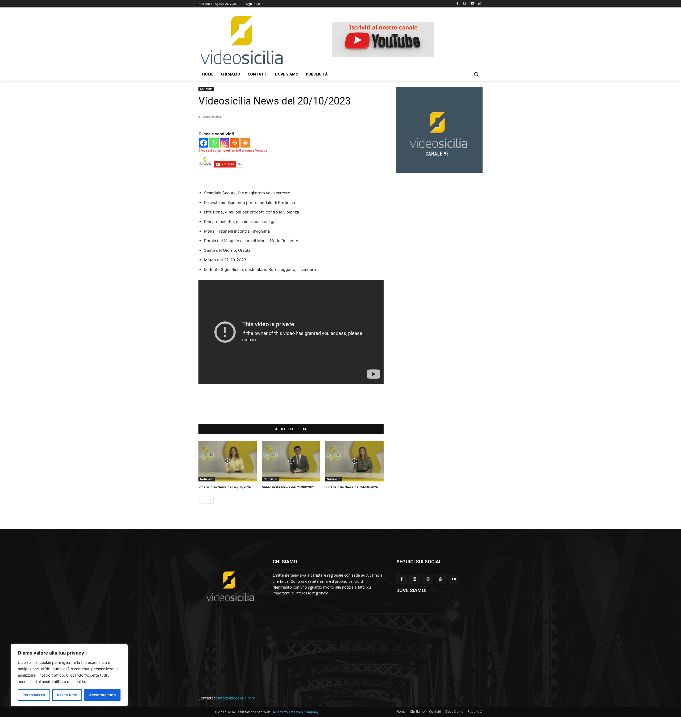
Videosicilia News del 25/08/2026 (288, 487)
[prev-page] (201, 500)
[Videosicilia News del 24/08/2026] (354, 461)
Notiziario (206, 89)
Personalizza (34, 695)
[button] (476, 74)
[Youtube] (472, 4)
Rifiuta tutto (67, 695)
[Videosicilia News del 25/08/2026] (291, 461)
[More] (245, 143)
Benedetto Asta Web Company (295, 712)
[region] (69, 675)
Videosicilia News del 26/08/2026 (224, 487)
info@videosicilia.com (236, 698)
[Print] (234, 143)
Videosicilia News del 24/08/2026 (351, 487)
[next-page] (210, 500)
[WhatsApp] (441, 579)
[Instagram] (465, 4)
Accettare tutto (102, 695)
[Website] (427, 579)
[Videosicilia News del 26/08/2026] (227, 461)
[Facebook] (457, 4)
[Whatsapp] (479, 4)
